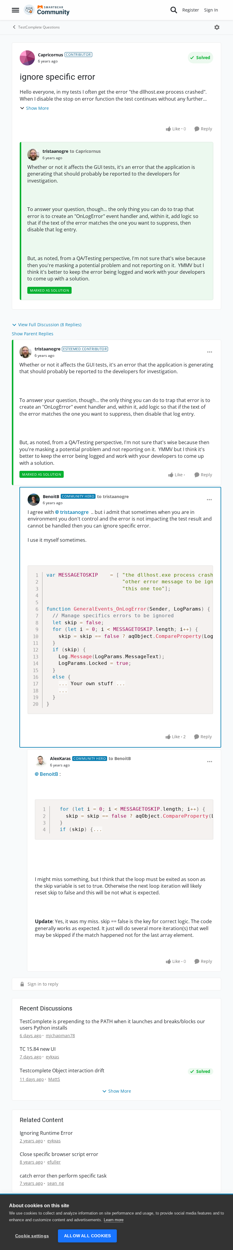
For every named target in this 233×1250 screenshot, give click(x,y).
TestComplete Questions (39, 27)
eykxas (52, 1057)
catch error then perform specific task (63, 1176)
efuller (54, 1162)
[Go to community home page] (47, 10)
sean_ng (55, 1183)
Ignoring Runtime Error (46, 1133)
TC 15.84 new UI (38, 1049)
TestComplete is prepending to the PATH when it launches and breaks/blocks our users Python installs (112, 1024)
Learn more (113, 1220)
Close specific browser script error (59, 1154)
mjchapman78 (60, 1035)
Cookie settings (32, 1236)
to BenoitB (120, 758)
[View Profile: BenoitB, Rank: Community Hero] (34, 500)
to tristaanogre (113, 496)
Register (190, 10)
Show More (37, 108)
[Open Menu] (217, 27)
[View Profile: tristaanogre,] (33, 155)
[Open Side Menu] (15, 10)
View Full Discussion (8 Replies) (49, 324)
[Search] (173, 10)
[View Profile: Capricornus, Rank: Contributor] (27, 57)
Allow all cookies (87, 1236)
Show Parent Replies (32, 334)
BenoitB (51, 496)
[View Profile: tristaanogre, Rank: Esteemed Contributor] (25, 352)
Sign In (211, 10)
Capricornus (50, 55)
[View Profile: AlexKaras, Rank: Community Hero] (41, 762)
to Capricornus (85, 151)
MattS (54, 1079)
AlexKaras (60, 758)
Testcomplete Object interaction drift (62, 1070)
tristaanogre (55, 151)
